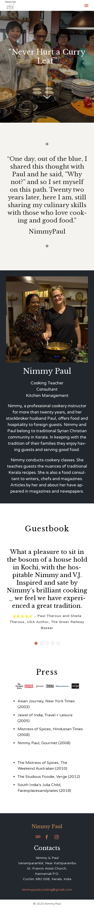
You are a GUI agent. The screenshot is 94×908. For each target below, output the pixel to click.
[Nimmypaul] (10, 5)
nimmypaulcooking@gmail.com (47, 890)
